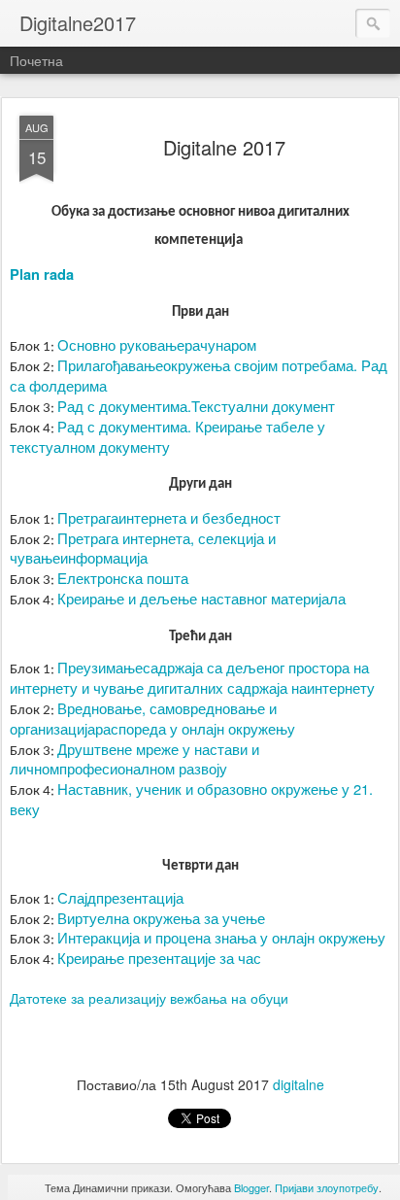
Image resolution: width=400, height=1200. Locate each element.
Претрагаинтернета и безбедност (169, 517)
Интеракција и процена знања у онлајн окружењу (221, 937)
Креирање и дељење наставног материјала (201, 598)
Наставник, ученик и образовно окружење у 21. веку (191, 798)
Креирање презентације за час (159, 957)
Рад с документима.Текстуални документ (196, 405)
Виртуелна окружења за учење (161, 918)
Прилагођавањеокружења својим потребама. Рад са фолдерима (198, 375)
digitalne (298, 1084)
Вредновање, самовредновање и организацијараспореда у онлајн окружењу (152, 718)
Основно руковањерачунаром (156, 344)
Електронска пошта (122, 577)
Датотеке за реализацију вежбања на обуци (149, 998)
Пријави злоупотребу (327, 1187)
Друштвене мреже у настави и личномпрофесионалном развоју (134, 758)
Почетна (36, 60)
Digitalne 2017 (224, 147)
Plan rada (42, 274)
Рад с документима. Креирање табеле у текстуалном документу (167, 436)
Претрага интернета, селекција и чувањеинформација (143, 548)
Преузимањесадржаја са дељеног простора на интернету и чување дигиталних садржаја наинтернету (192, 677)
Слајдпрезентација (120, 897)
